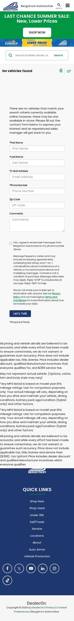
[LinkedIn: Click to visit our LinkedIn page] (42, 568)
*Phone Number (18, 185)
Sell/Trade (37, 522)
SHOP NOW (37, 32)
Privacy (50, 607)
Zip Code (14, 199)
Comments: (16, 213)
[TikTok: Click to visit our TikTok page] (7, 580)
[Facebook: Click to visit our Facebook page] (7, 568)
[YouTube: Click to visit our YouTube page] (30, 568)
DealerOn (38, 607)
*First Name (16, 142)
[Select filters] (61, 71)
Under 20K (37, 515)
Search (58, 55)
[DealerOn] (36, 603)
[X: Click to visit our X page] (19, 568)
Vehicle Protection (37, 556)
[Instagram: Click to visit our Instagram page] (54, 568)
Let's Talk (20, 314)
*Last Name (16, 156)
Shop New (37, 501)
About (37, 542)
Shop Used (37, 508)
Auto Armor (37, 549)
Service (37, 529)
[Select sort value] (68, 71)
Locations (37, 536)
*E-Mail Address (18, 171)
